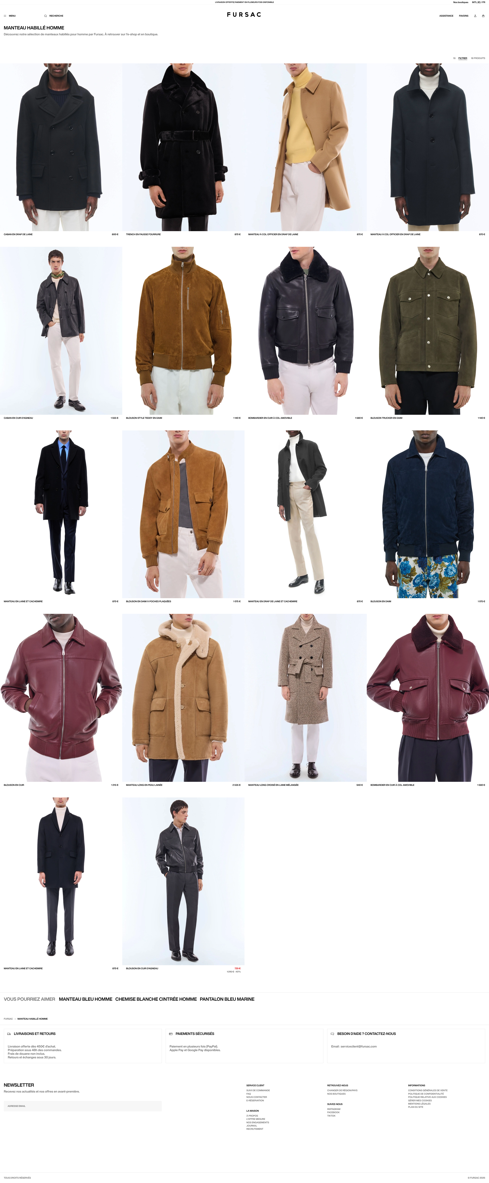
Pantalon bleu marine (227, 999)
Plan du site (415, 1107)
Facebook (333, 1112)
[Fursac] (244, 14)
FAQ (248, 1094)
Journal (251, 1125)
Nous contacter (256, 1097)
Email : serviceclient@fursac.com (354, 1046)
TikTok (331, 1115)
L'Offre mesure (255, 1119)
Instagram (333, 1109)
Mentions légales (419, 1103)
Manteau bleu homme (85, 999)
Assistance (446, 16)
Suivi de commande (258, 1090)
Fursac (8, 1019)
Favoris (463, 16)
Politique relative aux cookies (427, 1097)
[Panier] (483, 16)
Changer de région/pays (342, 1090)
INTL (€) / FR (478, 2)
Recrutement (254, 1129)
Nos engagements (257, 1122)
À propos (252, 1115)
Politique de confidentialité (426, 1094)
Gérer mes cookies (420, 1100)
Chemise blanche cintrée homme (156, 999)
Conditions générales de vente (428, 1090)
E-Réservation (255, 1100)
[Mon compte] (475, 16)
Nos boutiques (460, 2)
